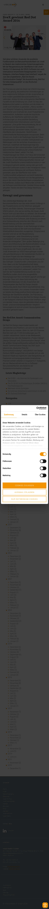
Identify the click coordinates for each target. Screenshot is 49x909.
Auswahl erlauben (24, 492)
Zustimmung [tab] (9, 415)
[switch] (43, 461)
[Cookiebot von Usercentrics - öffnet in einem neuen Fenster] (36, 408)
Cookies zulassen (24, 485)
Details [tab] (24, 415)
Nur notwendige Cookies (24, 499)
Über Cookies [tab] (40, 415)
